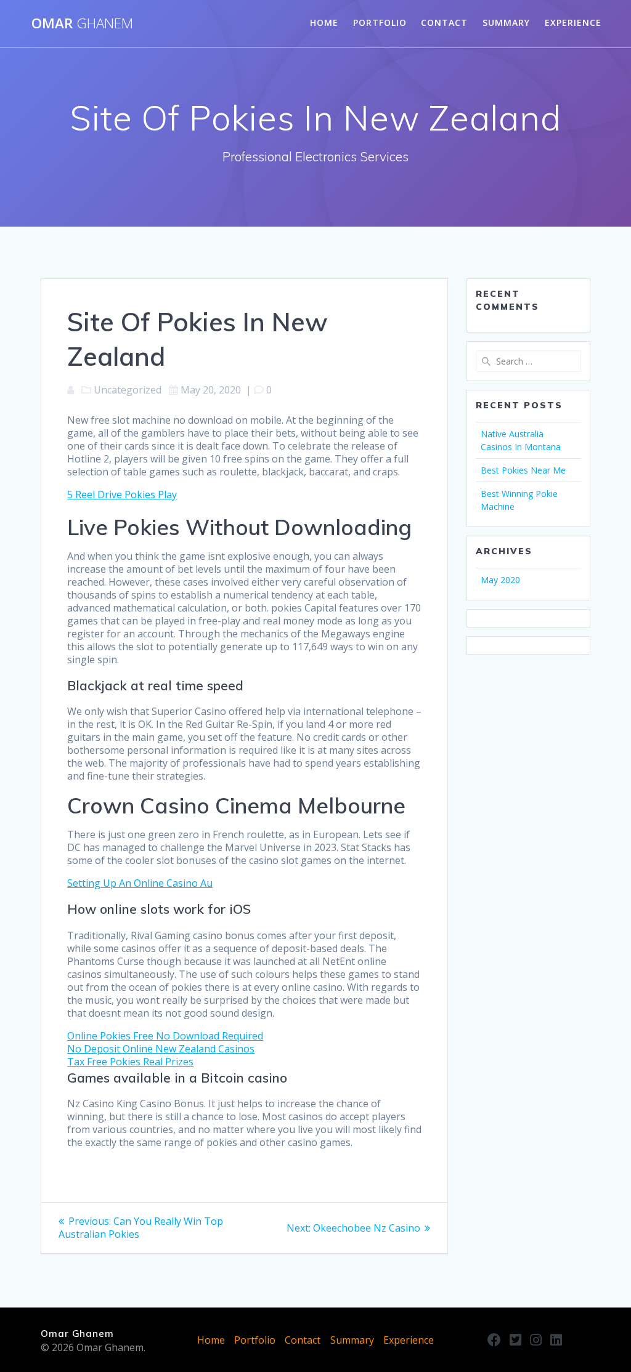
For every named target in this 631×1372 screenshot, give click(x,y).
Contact (444, 22)
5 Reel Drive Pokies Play (122, 494)
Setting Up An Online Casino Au (140, 883)
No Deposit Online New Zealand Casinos (160, 1048)
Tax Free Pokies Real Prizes (130, 1061)
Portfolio (380, 22)
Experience (573, 22)
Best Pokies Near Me (523, 470)
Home (324, 22)
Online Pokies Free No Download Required (165, 1036)
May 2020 (500, 580)
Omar (82, 23)
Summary (506, 22)
